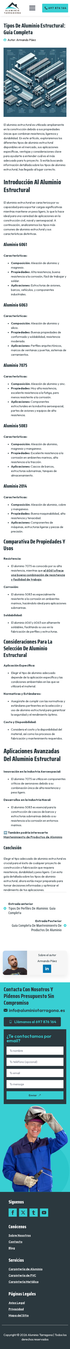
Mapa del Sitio (19, 1315)
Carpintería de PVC (22, 1275)
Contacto (15, 1241)
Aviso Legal (17, 1303)
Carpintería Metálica (23, 1281)
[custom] (33, 1212)
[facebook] (13, 1212)
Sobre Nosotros (20, 1235)
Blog (12, 1248)
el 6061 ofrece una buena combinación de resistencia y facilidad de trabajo (38, 575)
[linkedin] (47, 969)
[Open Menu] (32, 8)
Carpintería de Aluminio (26, 1269)
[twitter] (23, 1212)
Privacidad (16, 1309)
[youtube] (44, 1212)
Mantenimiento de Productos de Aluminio (33, 837)
